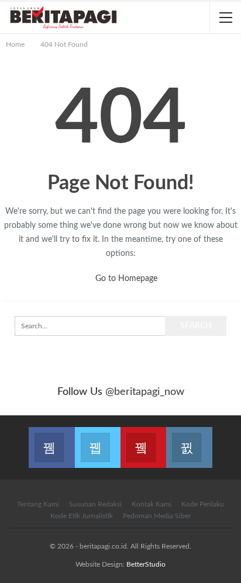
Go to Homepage (125, 279)
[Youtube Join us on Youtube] (143, 440)
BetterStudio (146, 564)
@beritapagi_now (144, 392)
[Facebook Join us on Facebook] (51, 440)
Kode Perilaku (202, 504)
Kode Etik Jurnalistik (81, 515)
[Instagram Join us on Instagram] (189, 440)
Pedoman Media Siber (157, 515)
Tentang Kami (38, 504)
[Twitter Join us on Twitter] (98, 440)
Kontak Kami (151, 504)
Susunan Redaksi (95, 504)
